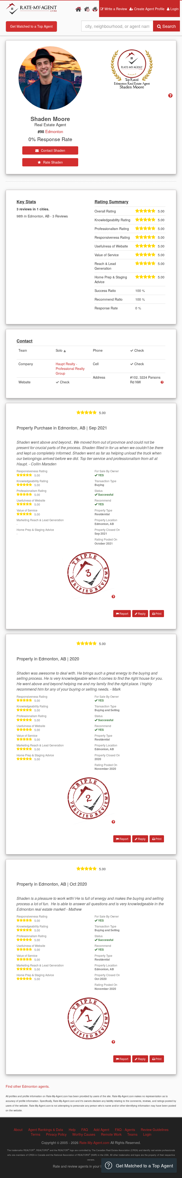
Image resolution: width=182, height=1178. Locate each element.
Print (158, 613)
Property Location (106, 520)
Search (168, 26)
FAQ (84, 1129)
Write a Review (115, 8)
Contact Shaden (52, 150)
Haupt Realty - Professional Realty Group (70, 368)
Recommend (103, 500)
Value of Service (27, 510)
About (18, 1129)
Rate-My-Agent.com (94, 1142)
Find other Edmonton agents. (28, 1086)
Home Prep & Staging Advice (35, 530)
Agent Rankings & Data (45, 1129)
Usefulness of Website (31, 500)
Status (99, 491)
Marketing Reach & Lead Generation (40, 520)
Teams (132, 1134)
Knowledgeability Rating (32, 481)
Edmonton (54, 131)
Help (72, 1129)
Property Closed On (107, 530)
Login (174, 8)
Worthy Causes (83, 1134)
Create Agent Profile (148, 8)
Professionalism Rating (31, 491)
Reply (141, 613)
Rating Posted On (106, 539)
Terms (35, 1134)
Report (123, 613)
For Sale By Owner (107, 471)
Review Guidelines (154, 1129)
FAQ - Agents (125, 1129)
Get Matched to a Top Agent (31, 26)
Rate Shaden (52, 162)
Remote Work (111, 1134)
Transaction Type (105, 481)
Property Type (103, 510)
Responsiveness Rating (32, 471)
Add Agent (101, 1129)
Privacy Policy (56, 1134)
